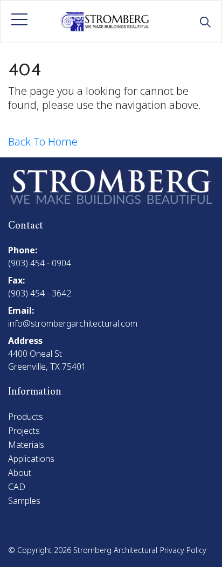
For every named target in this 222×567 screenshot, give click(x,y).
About (19, 473)
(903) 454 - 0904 (39, 263)
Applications (31, 459)
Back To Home (43, 141)
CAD (16, 487)
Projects (24, 431)
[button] (19, 19)
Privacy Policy (183, 550)
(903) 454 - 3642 (39, 293)
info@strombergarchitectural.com (72, 323)
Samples (24, 501)
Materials (26, 445)
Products (25, 417)
